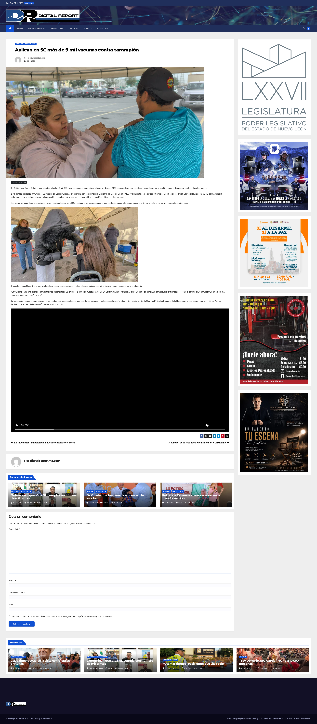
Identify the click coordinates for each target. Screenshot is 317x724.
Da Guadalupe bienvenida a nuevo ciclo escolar (115, 496)
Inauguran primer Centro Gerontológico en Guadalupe (252, 719)
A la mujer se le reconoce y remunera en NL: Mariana (197, 442)
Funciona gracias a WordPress (17, 719)
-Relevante (15, 656)
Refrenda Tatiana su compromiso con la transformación (191, 496)
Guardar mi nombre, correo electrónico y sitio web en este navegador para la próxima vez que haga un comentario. (62, 616)
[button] (304, 28)
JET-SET (74, 28)
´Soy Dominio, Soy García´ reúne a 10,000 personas (269, 662)
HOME (20, 28)
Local (23, 656)
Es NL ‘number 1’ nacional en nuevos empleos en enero (44, 442)
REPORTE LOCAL (36, 28)
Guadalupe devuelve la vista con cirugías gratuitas (40, 662)
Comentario (14, 529)
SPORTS (88, 28)
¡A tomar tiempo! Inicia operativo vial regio (193, 663)
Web (11, 604)
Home (228, 719)
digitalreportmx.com (36, 58)
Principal (90, 491)
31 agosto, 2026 (20, 668)
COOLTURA (103, 28)
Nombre (13, 580)
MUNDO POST (58, 28)
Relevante (19, 44)
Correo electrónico (17, 592)
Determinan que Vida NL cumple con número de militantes (44, 496)
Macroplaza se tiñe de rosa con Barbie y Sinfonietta (291, 719)
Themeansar (47, 719)
